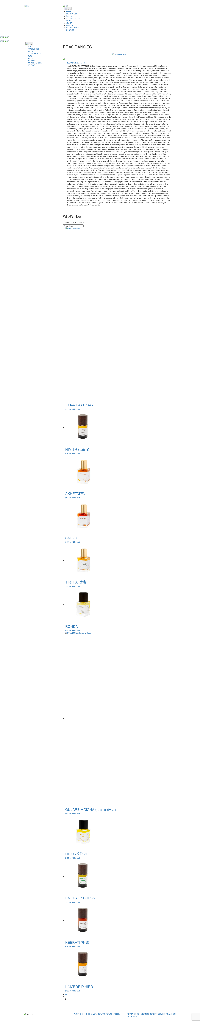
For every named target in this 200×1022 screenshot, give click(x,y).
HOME (68, 11)
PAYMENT (70, 25)
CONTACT (70, 30)
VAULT (76, 1014)
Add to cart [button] (76, 409)
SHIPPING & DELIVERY (88, 1014)
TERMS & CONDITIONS (151, 1014)
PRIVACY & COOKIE (134, 1014)
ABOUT (69, 23)
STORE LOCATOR (73, 18)
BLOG (68, 21)
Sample (69, 16)
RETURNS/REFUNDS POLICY (109, 1014)
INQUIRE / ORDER (73, 27)
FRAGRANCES (71, 14)
